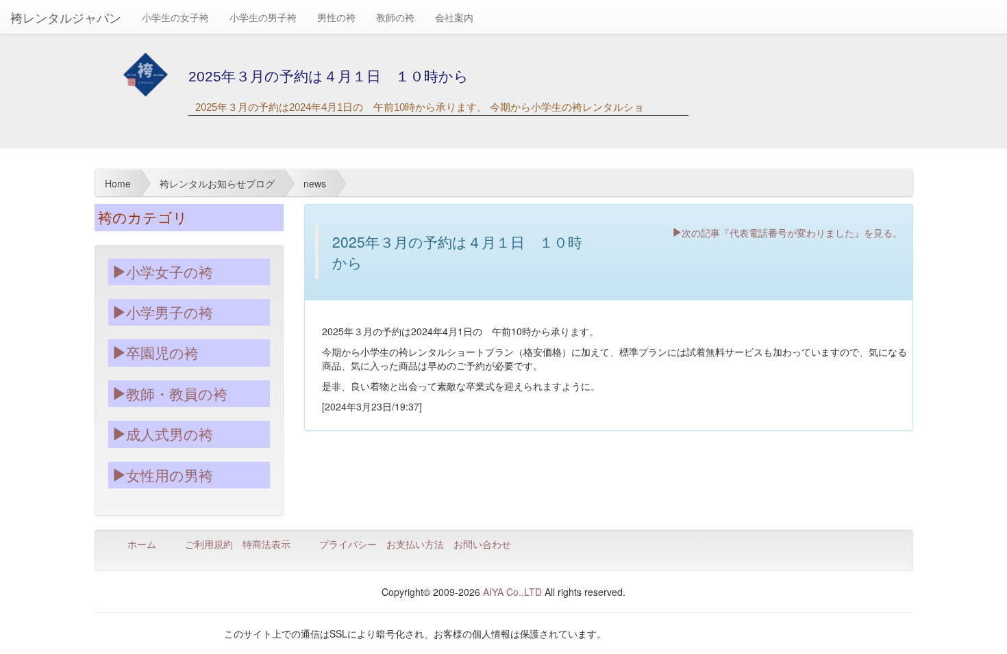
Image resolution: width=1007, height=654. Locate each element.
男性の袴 (336, 17)
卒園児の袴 (162, 352)
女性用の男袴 (169, 475)
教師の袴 (395, 17)
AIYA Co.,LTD (512, 592)
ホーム (141, 544)
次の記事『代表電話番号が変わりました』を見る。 (792, 232)
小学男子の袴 (169, 312)
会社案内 (454, 17)
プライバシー (348, 544)
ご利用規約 (209, 544)
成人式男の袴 (169, 433)
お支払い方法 (415, 544)
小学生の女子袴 (175, 17)
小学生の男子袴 (263, 17)
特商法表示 (266, 544)
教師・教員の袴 (176, 393)
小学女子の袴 (169, 271)
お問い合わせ (482, 544)
